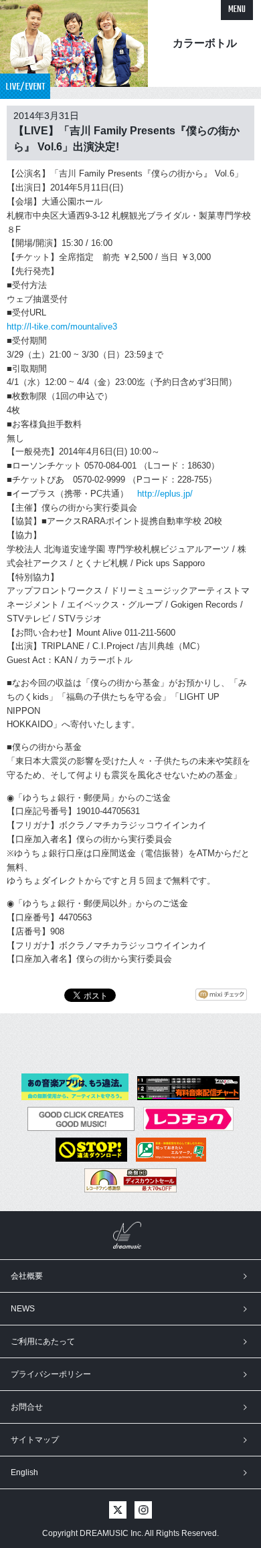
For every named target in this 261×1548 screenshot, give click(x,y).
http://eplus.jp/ (165, 494)
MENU (237, 9)
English (24, 1472)
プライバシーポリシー (51, 1374)
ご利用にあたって (43, 1341)
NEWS (23, 1308)
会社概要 (27, 1276)
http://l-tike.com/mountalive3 (62, 326)
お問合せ (27, 1407)
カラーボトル (205, 43)
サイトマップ (35, 1439)
